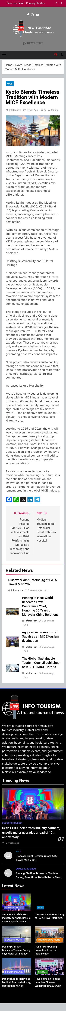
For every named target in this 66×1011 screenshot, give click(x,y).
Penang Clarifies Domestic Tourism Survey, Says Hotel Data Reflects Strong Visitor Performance (39, 877)
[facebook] (28, 15)
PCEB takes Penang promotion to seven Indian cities (16, 3)
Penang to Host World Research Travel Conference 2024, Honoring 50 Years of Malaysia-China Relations (40, 606)
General (42, 972)
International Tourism (49, 939)
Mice (9, 83)
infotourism (15, 110)
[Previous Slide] (56, 3)
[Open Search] (55, 54)
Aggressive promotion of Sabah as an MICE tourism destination (40, 636)
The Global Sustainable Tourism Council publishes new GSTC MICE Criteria (40, 663)
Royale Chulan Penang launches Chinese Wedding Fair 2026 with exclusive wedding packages (48, 985)
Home (8, 65)
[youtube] (37, 15)
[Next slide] (61, 3)
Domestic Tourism (12, 823)
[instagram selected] (32, 15)
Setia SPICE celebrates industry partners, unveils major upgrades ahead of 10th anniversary (31, 832)
